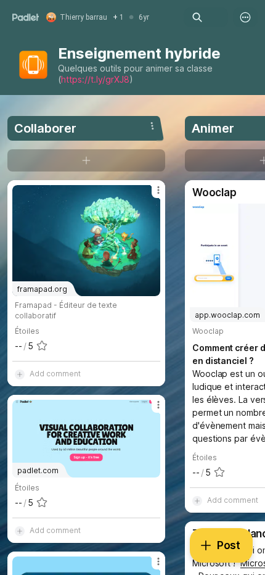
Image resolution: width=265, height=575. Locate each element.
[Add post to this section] (86, 160)
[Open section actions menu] (152, 126)
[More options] (245, 17)
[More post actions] (150, 195)
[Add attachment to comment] (19, 374)
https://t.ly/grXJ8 (95, 79)
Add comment (55, 373)
